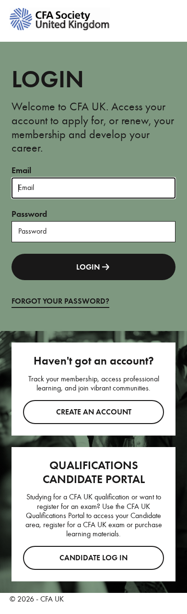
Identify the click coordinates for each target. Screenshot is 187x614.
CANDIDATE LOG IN (93, 558)
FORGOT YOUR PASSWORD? (60, 301)
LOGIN (88, 267)
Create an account (93, 412)
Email (21, 170)
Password (29, 214)
